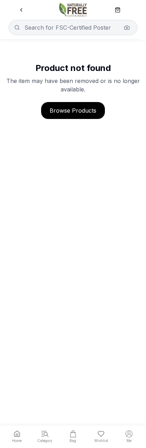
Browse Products (73, 110)
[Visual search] (126, 27)
